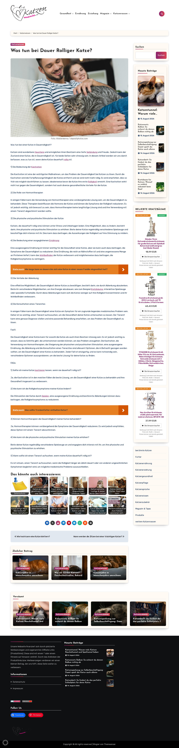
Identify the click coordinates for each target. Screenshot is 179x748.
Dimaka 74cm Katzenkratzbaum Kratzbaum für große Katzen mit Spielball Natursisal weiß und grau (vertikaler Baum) (151, 243)
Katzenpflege (141, 483)
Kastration (36, 167)
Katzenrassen (120, 14)
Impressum (18, 688)
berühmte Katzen (143, 450)
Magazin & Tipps (143, 509)
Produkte (139, 515)
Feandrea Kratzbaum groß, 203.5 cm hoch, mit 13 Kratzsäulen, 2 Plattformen (151, 300)
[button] (5, 742)
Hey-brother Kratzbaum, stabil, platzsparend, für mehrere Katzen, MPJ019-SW (151, 414)
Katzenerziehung (143, 470)
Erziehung (93, 14)
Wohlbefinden (46, 255)
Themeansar (109, 744)
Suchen (139, 47)
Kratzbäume (97, 289)
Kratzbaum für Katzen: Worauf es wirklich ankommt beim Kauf (145, 184)
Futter (138, 457)
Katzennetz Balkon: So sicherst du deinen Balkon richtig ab (68, 621)
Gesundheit (66, 14)
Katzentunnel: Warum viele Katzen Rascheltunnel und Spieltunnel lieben (30, 621)
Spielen (45, 396)
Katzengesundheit (144, 476)
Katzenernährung (143, 463)
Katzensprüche (142, 489)
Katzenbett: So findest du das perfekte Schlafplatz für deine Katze (144, 164)
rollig (66, 159)
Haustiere (39, 152)
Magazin (105, 14)
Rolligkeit (92, 181)
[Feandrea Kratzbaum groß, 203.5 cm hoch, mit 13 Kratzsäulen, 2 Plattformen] (151, 286)
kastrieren (40, 370)
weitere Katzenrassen (145, 521)
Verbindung (91, 152)
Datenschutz (19, 682)
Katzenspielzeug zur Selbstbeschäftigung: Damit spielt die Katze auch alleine (109, 621)
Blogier (96, 744)
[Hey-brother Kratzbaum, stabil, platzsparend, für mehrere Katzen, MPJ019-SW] (151, 400)
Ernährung (80, 14)
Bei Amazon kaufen (152, 257)
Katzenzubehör (142, 502)
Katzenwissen (18, 44)
